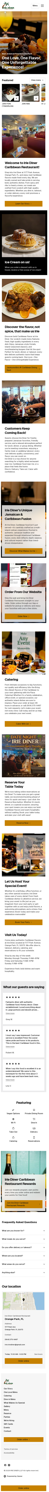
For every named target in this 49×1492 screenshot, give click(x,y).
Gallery (7, 1406)
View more (10, 1013)
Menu (35, 5)
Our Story (8, 1388)
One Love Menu (10, 1392)
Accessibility (9, 1453)
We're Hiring (9, 1420)
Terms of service (11, 1449)
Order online (23, 1361)
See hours (38, 1354)
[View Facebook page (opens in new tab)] (5, 1465)
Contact (7, 1431)
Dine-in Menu (9, 1399)
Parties (7, 1417)
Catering (8, 1395)
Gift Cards (8, 1424)
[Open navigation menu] (42, 5)
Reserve (7, 1413)
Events (7, 1427)
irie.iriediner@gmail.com (15, 1345)
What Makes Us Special (14, 1403)
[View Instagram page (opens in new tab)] (9, 1465)
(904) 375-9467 (11, 1340)
